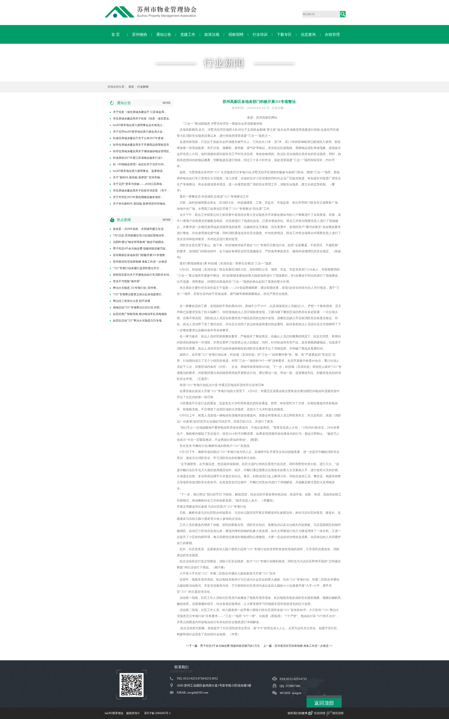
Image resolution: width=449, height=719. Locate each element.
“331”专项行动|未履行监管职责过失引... (137, 268)
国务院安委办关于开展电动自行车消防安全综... (142, 274)
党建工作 (187, 34)
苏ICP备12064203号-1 (157, 713)
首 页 (115, 34)
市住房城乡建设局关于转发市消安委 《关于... (141, 190)
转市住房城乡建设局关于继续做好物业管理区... (142, 151)
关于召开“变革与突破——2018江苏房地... (138, 184)
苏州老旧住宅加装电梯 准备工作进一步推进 (140, 261)
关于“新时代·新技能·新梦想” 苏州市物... (137, 177)
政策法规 (211, 34)
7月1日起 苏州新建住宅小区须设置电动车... (139, 235)
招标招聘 (235, 34)
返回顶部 (324, 703)
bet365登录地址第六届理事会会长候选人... (139, 125)
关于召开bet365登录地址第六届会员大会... (139, 131)
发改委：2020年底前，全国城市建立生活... (139, 229)
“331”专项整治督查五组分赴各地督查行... (138, 294)
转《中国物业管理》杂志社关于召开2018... (139, 164)
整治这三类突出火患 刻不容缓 (131, 301)
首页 (131, 86)
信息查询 (308, 34)
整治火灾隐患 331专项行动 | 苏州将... (135, 287)
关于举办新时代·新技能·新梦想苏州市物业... (140, 203)
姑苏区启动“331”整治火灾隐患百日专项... (138, 320)
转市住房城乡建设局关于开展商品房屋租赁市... (142, 144)
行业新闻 (142, 86)
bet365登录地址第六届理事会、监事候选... (139, 171)
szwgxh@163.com (197, 692)
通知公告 (163, 34)
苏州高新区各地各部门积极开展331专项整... (140, 255)
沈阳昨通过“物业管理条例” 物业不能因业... (139, 242)
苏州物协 (139, 34)
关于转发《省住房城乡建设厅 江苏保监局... (139, 112)
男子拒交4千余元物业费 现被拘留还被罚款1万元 (230, 645)
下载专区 (284, 34)
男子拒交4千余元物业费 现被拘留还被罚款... (140, 248)
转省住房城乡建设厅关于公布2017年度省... (139, 138)
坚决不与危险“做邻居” (127, 281)
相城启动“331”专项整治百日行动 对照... (137, 307)
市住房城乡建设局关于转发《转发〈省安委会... (142, 118)
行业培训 (260, 34)
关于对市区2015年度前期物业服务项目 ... (138, 197)
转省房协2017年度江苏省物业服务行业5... (138, 157)
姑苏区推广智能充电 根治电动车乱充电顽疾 (140, 314)
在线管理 (332, 34)
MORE (167, 103)
